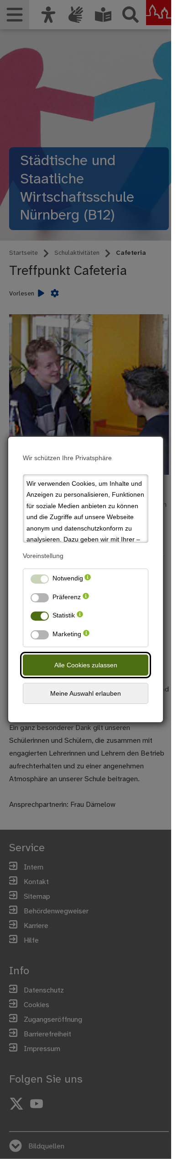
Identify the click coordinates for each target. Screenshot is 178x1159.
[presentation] (87, 580)
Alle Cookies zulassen (85, 665)
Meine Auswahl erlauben (85, 693)
